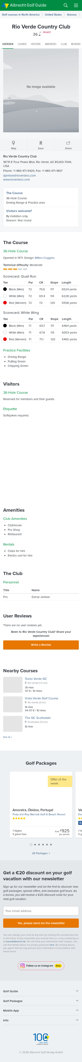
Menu (76, 5)
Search (66, 5)
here (51, 944)
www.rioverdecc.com (16, 179)
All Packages (40, 853)
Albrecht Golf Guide (28, 5)
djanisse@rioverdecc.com (19, 175)
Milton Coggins (44, 258)
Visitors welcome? (19, 211)
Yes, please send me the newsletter (41, 923)
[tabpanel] (41, 806)
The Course (14, 193)
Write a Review (41, 645)
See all (6, 737)
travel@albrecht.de (16, 941)
